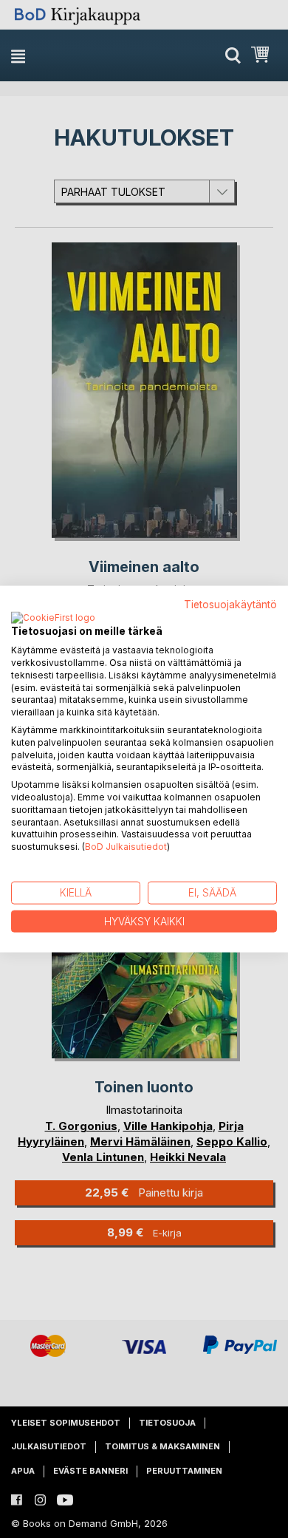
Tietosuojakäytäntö (230, 604)
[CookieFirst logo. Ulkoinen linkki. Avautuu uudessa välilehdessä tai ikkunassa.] (53, 618)
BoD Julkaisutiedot (126, 846)
